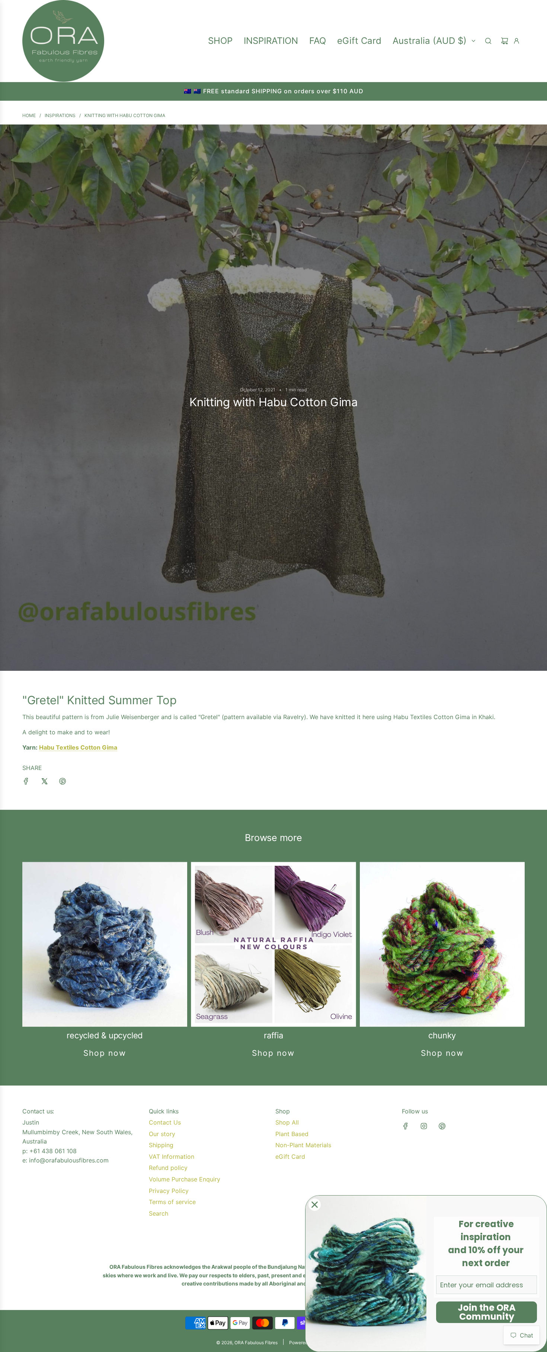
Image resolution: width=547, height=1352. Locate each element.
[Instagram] (424, 1126)
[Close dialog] (314, 1204)
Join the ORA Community (487, 1312)
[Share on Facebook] (26, 782)
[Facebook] (405, 1126)
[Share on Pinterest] (62, 782)
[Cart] (504, 41)
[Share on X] (44, 782)
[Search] (488, 41)
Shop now (104, 1053)
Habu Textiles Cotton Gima (78, 747)
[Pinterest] (442, 1126)
